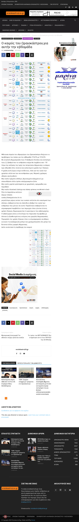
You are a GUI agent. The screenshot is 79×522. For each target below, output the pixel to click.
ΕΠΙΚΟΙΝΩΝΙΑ (64, 4)
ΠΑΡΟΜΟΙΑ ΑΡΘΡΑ (9, 363)
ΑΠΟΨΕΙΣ (21, 30)
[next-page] (6, 398)
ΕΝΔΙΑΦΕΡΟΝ (59, 25)
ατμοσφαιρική (13, 308)
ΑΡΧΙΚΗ (4, 20)
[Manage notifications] (5, 516)
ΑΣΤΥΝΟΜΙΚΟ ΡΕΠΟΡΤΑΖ (49, 20)
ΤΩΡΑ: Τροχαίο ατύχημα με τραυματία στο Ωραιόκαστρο (26, 382)
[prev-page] (2, 398)
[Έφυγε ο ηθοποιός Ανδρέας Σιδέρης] (32, 449)
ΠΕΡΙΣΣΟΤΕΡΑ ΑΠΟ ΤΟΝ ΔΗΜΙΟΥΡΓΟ (29, 363)
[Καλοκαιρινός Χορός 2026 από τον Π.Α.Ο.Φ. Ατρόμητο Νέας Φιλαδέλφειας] (9, 373)
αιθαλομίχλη (44, 308)
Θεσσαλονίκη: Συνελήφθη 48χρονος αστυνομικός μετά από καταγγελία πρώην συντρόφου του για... (18, 464)
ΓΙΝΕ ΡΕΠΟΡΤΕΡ (54, 4)
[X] (72, 7)
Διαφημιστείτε (26, 502)
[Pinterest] (13, 55)
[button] (75, 20)
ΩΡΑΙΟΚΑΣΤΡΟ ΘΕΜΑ (13, 35)
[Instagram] (69, 7)
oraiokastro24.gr (8, 50)
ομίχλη (37, 308)
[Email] (27, 55)
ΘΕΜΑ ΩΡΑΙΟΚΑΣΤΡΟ (31, 20)
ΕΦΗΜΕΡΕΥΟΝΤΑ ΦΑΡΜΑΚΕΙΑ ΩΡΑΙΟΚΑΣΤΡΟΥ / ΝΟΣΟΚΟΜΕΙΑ (31, 4)
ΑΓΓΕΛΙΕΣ (15, 25)
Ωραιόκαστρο (23, 308)
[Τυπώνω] (32, 55)
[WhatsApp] (18, 55)
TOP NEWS (37, 38)
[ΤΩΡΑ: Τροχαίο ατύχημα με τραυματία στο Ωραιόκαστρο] (26, 373)
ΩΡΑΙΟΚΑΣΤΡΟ (26, 35)
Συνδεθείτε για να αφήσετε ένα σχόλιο (14, 410)
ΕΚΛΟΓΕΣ (30, 30)
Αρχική (3, 35)
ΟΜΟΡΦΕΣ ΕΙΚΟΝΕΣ (8, 30)
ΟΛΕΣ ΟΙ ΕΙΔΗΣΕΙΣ (15, 20)
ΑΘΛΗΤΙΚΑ (48, 25)
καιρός (31, 308)
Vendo (33, 520)
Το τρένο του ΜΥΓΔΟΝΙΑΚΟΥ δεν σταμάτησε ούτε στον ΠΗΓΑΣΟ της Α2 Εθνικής (39, 337)
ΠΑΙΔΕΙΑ (23, 25)
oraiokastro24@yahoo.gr (39, 508)
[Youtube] (76, 7)
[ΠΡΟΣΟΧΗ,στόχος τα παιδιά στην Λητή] (32, 441)
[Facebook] (65, 7)
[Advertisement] (26, 148)
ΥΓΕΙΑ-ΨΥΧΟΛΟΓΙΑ (35, 25)
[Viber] (22, 55)
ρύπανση (4, 310)
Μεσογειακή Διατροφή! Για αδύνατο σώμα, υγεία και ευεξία (12, 336)
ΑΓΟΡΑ (62, 20)
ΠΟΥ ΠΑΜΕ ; (6, 25)
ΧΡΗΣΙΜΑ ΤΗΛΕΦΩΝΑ (7, 4)
